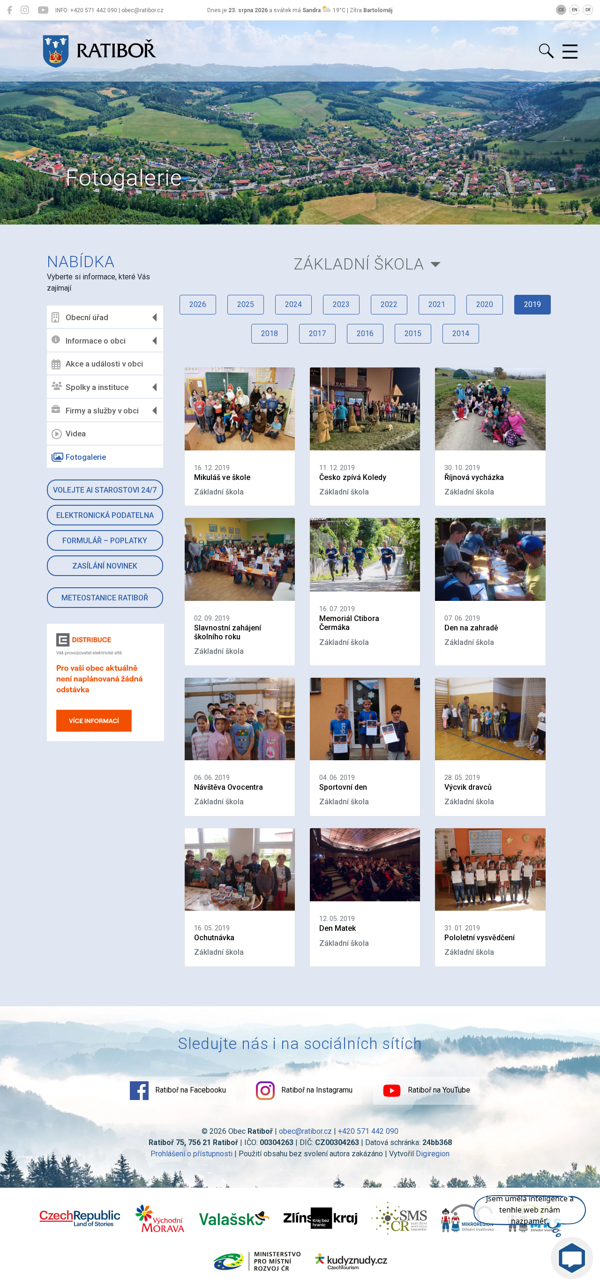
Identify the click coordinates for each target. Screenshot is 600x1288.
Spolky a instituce (97, 387)
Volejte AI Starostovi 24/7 (105, 490)
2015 (413, 333)
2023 (341, 304)
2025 (245, 304)
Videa (76, 433)
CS (561, 9)
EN (575, 9)
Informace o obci (96, 340)
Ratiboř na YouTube (438, 1090)
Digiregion (433, 1153)
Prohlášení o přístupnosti (191, 1153)
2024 (293, 304)
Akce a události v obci (104, 363)
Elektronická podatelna (105, 515)
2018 (269, 333)
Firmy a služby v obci (102, 410)
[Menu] (570, 52)
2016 (365, 333)
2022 (389, 304)
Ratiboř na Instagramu (315, 1090)
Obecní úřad (87, 317)
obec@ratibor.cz (305, 1131)
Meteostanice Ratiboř (104, 597)
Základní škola (359, 264)
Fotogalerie (86, 457)
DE (588, 9)
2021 (436, 304)
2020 (484, 304)
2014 (460, 333)
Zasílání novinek (104, 566)
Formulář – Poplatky (104, 540)
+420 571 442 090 (368, 1131)
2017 (317, 333)
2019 (532, 304)
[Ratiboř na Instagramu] (25, 10)
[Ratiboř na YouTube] (43, 10)
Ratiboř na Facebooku (189, 1090)
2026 (197, 304)
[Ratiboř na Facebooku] (9, 10)
